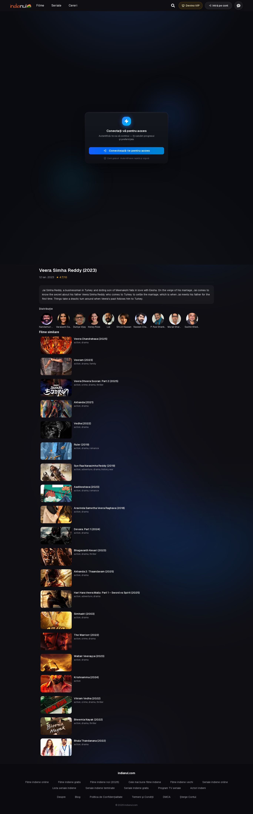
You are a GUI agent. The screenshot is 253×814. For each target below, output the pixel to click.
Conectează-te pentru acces (129, 150)
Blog (77, 797)
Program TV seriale (169, 788)
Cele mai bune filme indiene (145, 782)
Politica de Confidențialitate (106, 797)
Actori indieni (198, 788)
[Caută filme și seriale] (173, 5)
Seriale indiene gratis (136, 788)
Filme (40, 5)
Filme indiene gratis (69, 782)
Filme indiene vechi (181, 782)
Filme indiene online (37, 782)
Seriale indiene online (215, 782)
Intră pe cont (220, 5)
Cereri (73, 5)
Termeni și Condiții (143, 797)
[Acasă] (20, 5)
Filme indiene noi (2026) (104, 782)
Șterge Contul (188, 797)
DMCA (166, 797)
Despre (61, 797)
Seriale (56, 5)
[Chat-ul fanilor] (238, 5)
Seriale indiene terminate (100, 788)
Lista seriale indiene (64, 788)
